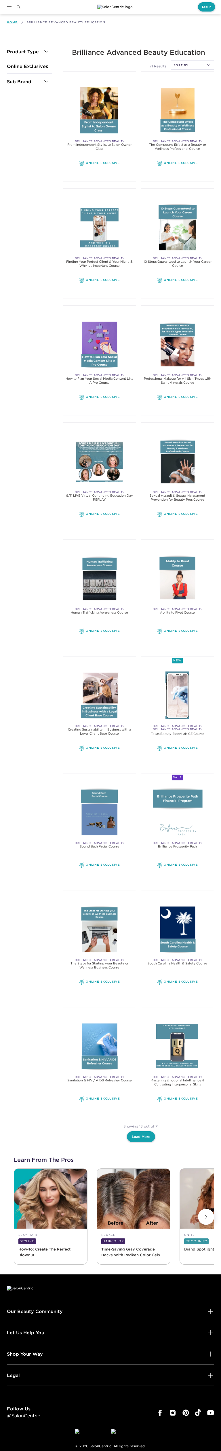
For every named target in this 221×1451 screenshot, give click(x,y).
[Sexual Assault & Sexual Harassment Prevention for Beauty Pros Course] (177, 461)
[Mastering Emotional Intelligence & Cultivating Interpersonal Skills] (177, 1046)
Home (12, 22)
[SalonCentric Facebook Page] (159, 1413)
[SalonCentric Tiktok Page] (198, 1413)
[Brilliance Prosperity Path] (177, 812)
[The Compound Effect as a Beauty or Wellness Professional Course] (177, 110)
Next (206, 1217)
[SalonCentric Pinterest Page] (185, 1413)
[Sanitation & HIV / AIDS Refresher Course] (99, 1046)
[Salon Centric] (115, 7)
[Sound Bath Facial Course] (99, 812)
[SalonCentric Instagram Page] (172, 1413)
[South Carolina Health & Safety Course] (177, 929)
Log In (206, 7)
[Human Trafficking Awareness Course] (99, 578)
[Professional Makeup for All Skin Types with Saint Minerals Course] (177, 344)
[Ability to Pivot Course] (177, 578)
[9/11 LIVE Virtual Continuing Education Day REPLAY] (99, 461)
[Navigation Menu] (9, 7)
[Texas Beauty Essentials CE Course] (177, 695)
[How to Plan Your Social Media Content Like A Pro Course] (99, 344)
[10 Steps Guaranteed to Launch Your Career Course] (177, 227)
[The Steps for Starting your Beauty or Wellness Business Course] (99, 929)
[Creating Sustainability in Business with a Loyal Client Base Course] (99, 695)
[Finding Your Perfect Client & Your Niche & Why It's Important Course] (99, 227)
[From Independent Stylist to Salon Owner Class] (99, 110)
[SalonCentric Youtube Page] (210, 1413)
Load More (141, 1136)
